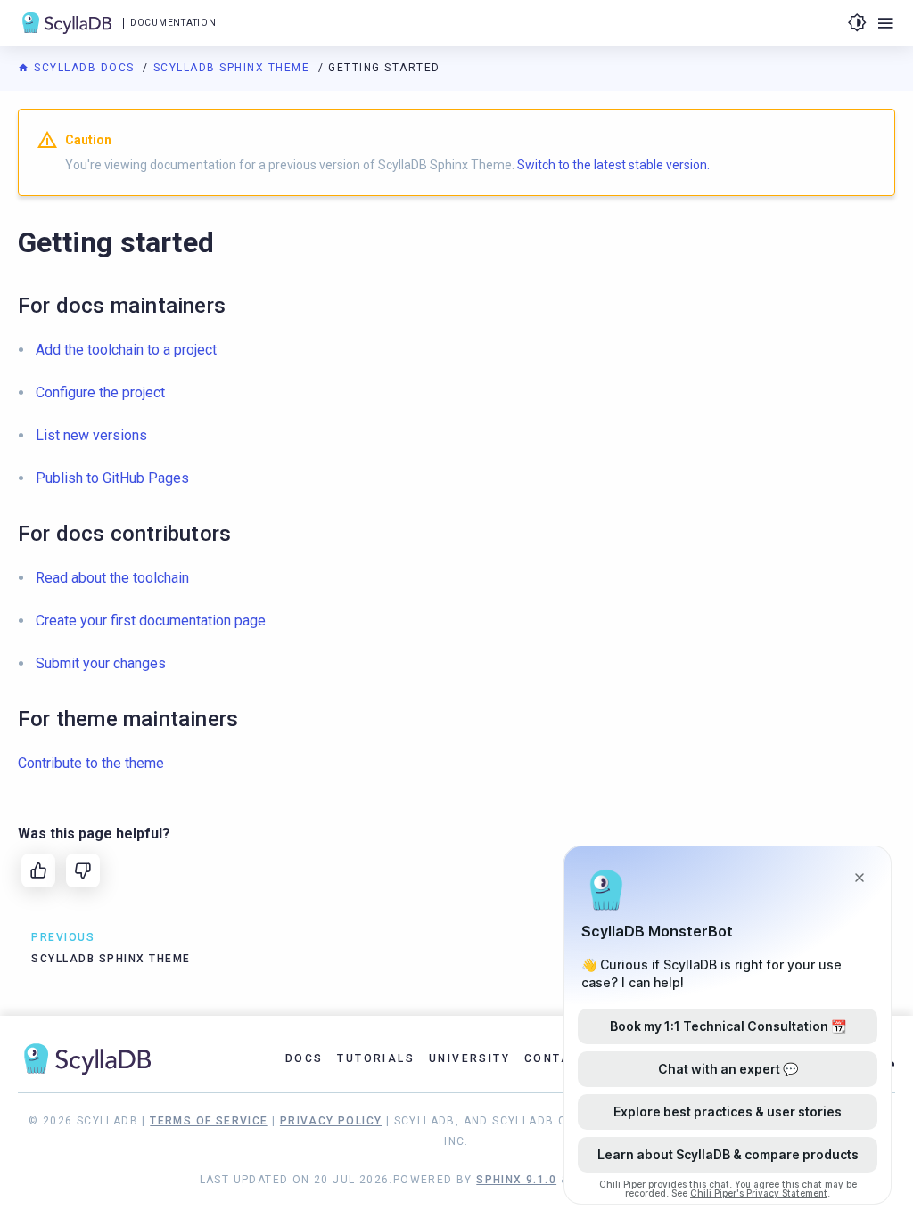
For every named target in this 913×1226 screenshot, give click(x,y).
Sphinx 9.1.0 (516, 1179)
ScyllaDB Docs (84, 67)
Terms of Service (208, 1121)
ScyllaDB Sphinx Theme (233, 67)
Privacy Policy (331, 1121)
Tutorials (376, 1058)
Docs (304, 1058)
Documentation (173, 23)
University (469, 1058)
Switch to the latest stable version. (613, 165)
